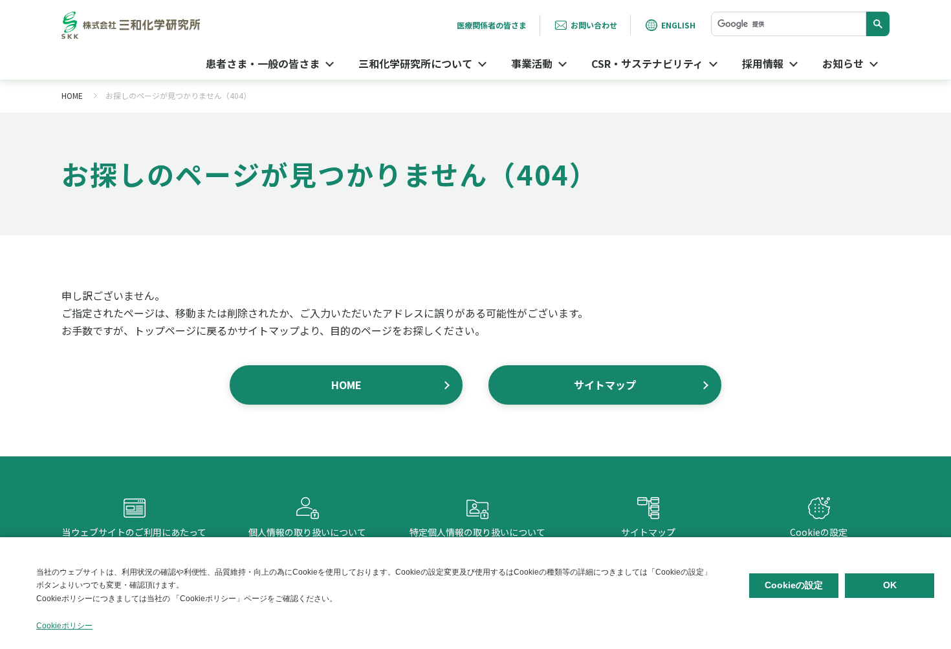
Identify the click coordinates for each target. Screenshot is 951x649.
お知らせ (843, 63)
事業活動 (531, 63)
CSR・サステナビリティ (647, 63)
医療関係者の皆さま (492, 24)
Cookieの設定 (818, 519)
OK (890, 585)
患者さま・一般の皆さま (263, 63)
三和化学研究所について (415, 63)
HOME (72, 95)
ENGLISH (678, 24)
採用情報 (762, 63)
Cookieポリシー (64, 625)
